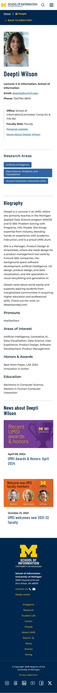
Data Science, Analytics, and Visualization (22, 173)
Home (7, 14)
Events (28, 649)
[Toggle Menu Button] (51, 5)
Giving (28, 654)
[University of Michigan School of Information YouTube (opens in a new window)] (33, 683)
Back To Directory (20, 20)
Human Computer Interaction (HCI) (26, 181)
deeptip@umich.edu (25, 93)
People (29, 626)
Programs (28, 604)
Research (28, 610)
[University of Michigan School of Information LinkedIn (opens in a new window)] (24, 683)
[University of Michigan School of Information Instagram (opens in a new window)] (7, 683)
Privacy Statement (28, 675)
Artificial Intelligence (17, 164)
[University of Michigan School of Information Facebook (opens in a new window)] (41, 683)
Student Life (29, 615)
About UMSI (28, 632)
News (28, 643)
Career (28, 621)
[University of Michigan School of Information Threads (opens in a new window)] (16, 683)
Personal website (17, 129)
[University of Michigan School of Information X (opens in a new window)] (50, 683)
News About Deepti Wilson (23, 134)
